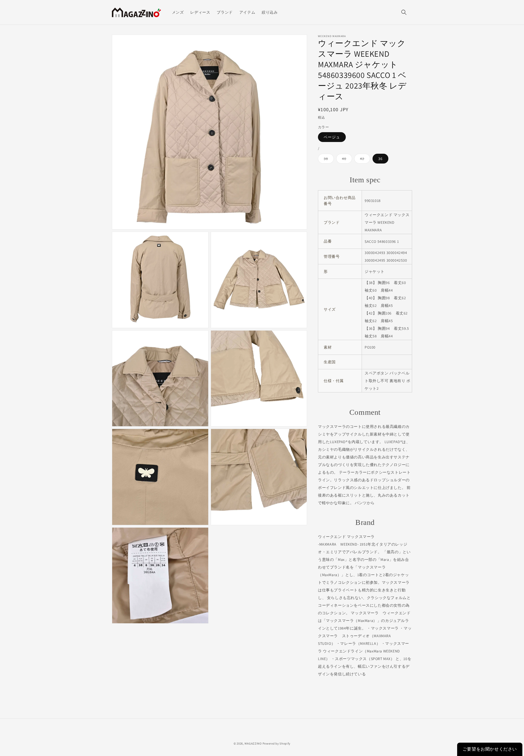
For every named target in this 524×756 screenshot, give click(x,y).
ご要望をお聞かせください (490, 749)
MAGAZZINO (253, 743)
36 (380, 158)
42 (364, 160)
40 (346, 160)
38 (328, 160)
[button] (404, 12)
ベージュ (332, 137)
